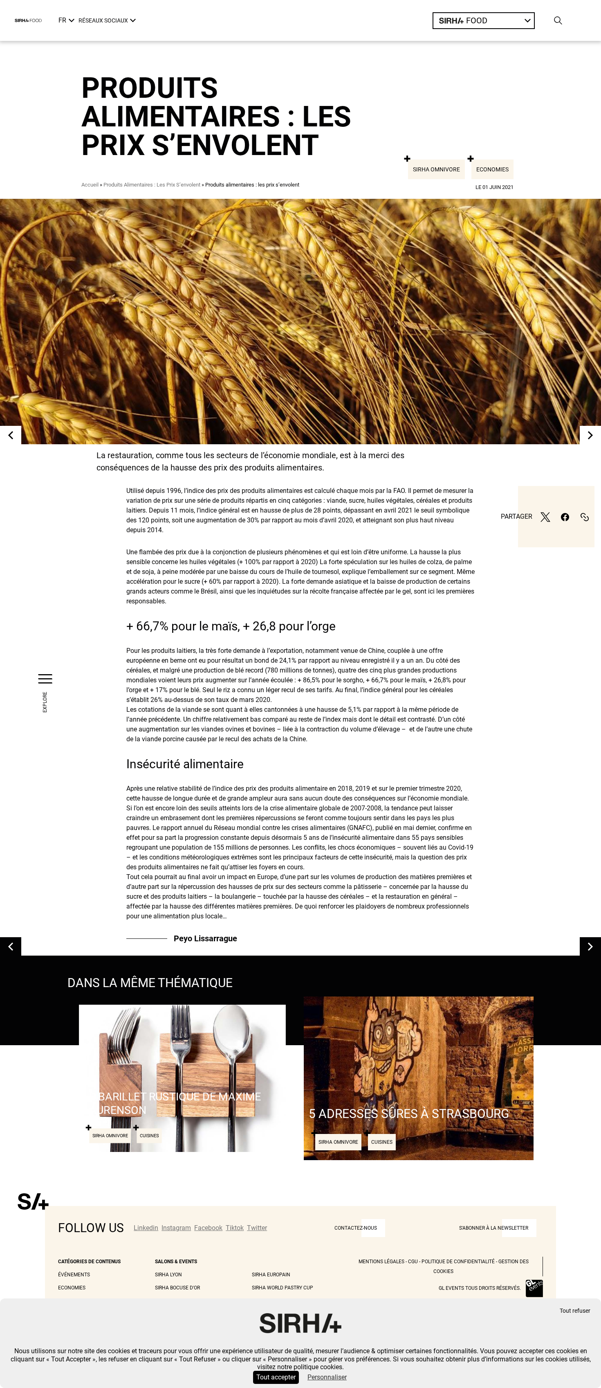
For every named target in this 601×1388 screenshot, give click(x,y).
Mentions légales (381, 1261)
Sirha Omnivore (436, 169)
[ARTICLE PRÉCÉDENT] (10, 435)
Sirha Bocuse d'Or (177, 1288)
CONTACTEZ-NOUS (355, 1228)
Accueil (90, 185)
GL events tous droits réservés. (480, 1288)
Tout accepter (276, 1377)
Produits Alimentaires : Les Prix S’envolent (151, 185)
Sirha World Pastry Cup (282, 1288)
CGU (413, 1261)
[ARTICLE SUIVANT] (590, 435)
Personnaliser (327, 1377)
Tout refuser (575, 1310)
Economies (492, 169)
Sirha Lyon (168, 1275)
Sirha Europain (271, 1275)
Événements (74, 1275)
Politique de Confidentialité (458, 1261)
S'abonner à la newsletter (493, 1228)
